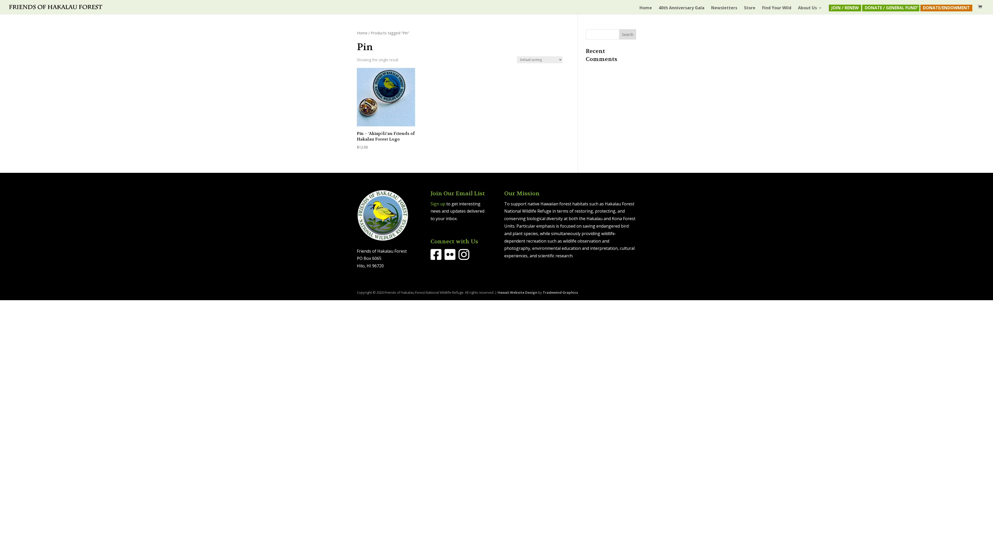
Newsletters (724, 8)
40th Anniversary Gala (681, 8)
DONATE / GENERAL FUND (891, 8)
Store (749, 8)
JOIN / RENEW (845, 8)
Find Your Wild (776, 8)
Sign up (438, 204)
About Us (807, 8)
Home (646, 8)
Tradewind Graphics (560, 292)
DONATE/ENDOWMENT (946, 8)
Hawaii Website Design (517, 292)
